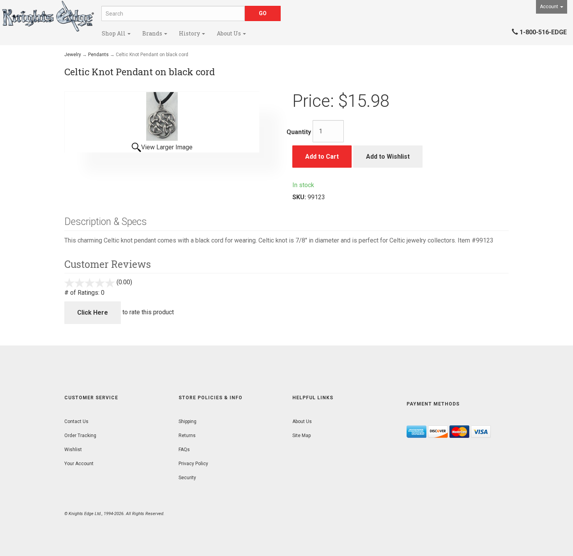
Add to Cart (322, 156)
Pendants (98, 54)
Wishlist (73, 449)
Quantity (298, 132)
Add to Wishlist (388, 156)
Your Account (79, 463)
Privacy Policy (193, 463)
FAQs (184, 449)
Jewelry (72, 54)
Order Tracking (80, 435)
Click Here (92, 312)
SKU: (300, 197)
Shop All (114, 33)
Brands (152, 33)
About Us (229, 33)
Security (187, 477)
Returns (187, 435)
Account (549, 6)
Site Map (301, 435)
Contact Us (76, 421)
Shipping (187, 421)
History (190, 33)
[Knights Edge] (48, 16)
